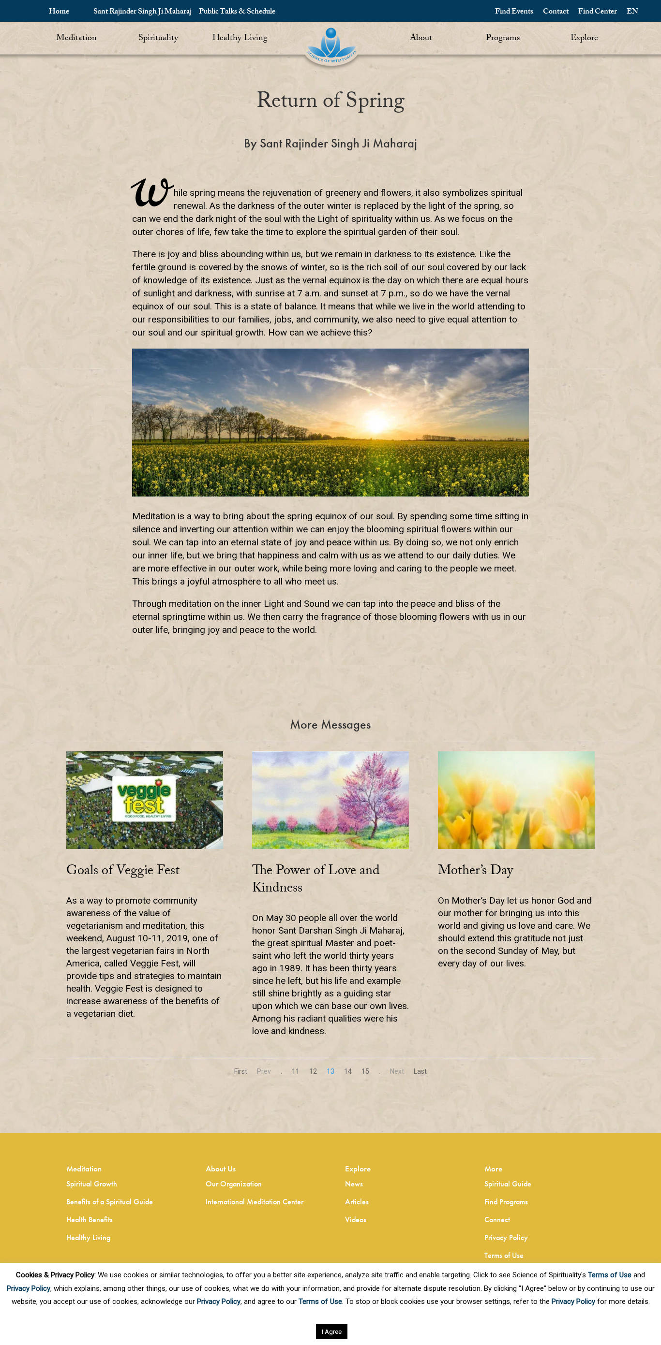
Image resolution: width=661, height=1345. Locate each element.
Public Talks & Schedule (237, 12)
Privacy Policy (506, 1237)
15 (365, 1071)
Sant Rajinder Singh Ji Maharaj (142, 12)
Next (397, 1071)
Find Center (597, 12)
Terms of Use (504, 1255)
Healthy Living (240, 38)
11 (296, 1071)
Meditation (76, 38)
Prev (264, 1071)
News (354, 1184)
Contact (556, 12)
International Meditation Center (254, 1202)
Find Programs (506, 1202)
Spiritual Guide (507, 1184)
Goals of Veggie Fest (123, 872)
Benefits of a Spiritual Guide (109, 1202)
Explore (584, 38)
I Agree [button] (332, 1331)
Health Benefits (89, 1219)
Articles (357, 1202)
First (240, 1071)
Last (420, 1071)
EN (632, 12)
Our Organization (234, 1184)
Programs (503, 38)
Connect (497, 1219)
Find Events (514, 12)
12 (313, 1071)
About (421, 38)
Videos (355, 1219)
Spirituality (158, 38)
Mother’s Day (475, 872)
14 (348, 1071)
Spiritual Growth (91, 1184)
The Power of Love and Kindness (316, 881)
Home (59, 12)
